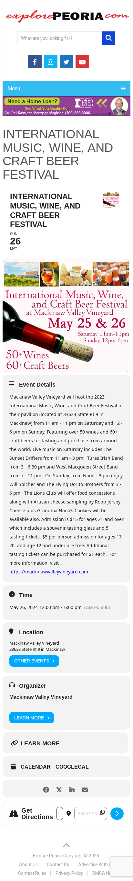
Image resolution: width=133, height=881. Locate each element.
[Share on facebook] (46, 788)
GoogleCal (72, 767)
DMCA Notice (105, 873)
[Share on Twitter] (59, 788)
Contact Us (58, 864)
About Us (28, 864)
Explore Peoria (47, 855)
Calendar (36, 767)
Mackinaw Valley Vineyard (41, 697)
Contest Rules (32, 873)
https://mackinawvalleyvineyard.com (48, 572)
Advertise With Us (96, 864)
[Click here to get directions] (117, 814)
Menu (13, 88)
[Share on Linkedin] (72, 788)
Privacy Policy (69, 873)
